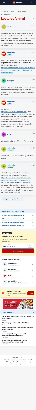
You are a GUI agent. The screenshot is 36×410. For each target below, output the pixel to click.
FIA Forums (10, 11)
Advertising (14, 359)
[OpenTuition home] (18, 2)
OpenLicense (22, 359)
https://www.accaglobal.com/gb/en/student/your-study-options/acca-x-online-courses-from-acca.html (18, 70)
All (33, 312)
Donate (31, 293)
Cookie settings (26, 362)
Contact (6, 359)
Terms (25, 364)
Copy (30, 246)
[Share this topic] (33, 18)
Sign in (7, 199)
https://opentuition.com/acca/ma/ (13, 112)
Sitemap (8, 362)
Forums (3, 11)
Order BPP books (18, 251)
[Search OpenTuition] (32, 2)
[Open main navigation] (4, 2)
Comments (13, 364)
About (30, 359)
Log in (20, 364)
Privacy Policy (17, 362)
